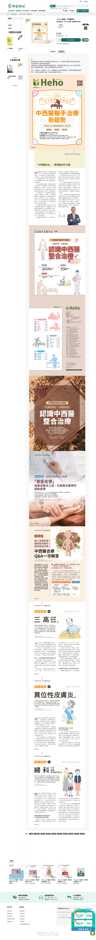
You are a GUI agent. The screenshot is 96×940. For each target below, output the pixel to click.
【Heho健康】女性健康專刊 (14, 48)
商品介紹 (53, 51)
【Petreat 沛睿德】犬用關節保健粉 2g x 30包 (16, 880)
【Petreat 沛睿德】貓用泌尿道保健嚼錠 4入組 (48, 880)
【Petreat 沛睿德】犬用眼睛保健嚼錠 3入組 (81, 880)
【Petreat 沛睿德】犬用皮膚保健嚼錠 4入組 (64, 880)
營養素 (9, 18)
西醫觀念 (65, 833)
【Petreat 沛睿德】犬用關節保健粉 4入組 (32, 880)
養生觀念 (77, 833)
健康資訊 (82, 833)
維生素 (60, 8)
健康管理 (43, 833)
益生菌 (56, 8)
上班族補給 (65, 8)
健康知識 (48, 833)
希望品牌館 (14, 14)
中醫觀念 (60, 833)
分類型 (9, 28)
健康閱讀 (71, 833)
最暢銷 (11, 861)
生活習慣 (54, 833)
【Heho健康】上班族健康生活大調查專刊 (14, 77)
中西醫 (31, 833)
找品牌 (9, 25)
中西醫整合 (36, 833)
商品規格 (61, 51)
